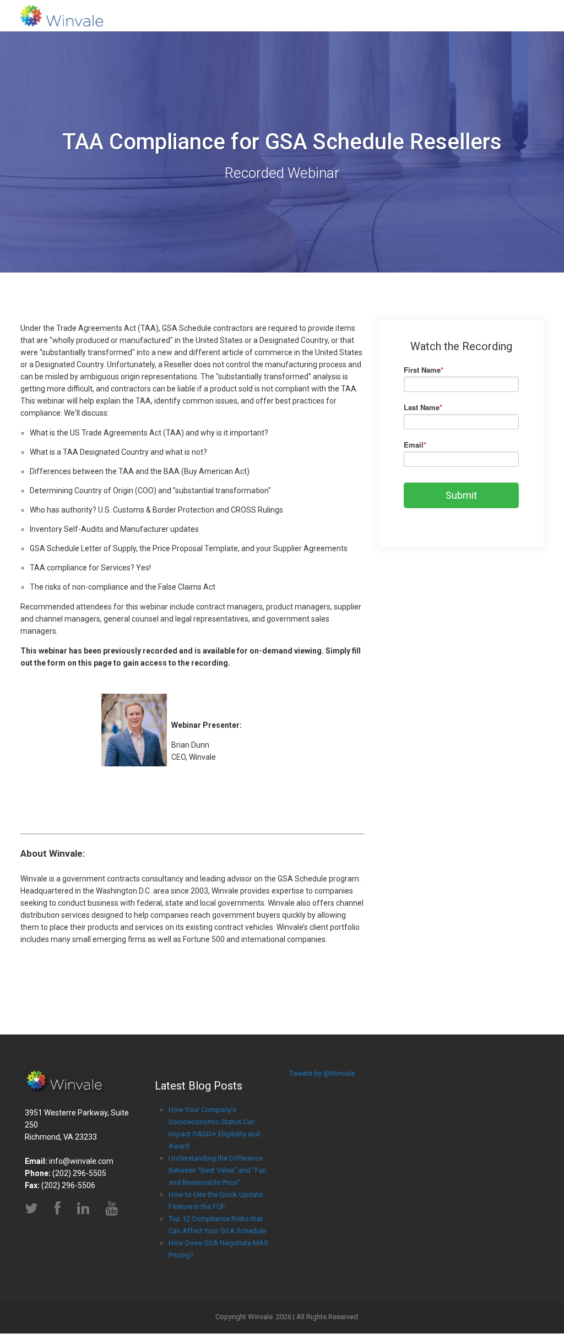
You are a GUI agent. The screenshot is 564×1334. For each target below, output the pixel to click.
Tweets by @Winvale (322, 1073)
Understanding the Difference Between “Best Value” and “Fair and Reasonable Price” (218, 1170)
